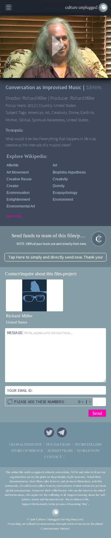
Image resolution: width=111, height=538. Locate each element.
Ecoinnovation (18, 193)
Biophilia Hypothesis (69, 172)
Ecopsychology (65, 193)
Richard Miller (19, 315)
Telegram (62, 432)
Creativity (60, 179)
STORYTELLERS (88, 445)
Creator (13, 186)
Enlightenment (18, 199)
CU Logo (55, 512)
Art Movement (18, 172)
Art (55, 165)
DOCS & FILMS (58, 444)
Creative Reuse (19, 179)
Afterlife (13, 165)
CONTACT (53, 456)
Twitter (49, 432)
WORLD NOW (88, 451)
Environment (63, 199)
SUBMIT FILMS (60, 450)
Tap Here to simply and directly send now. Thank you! (55, 257)
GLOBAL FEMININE (25, 444)
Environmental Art (21, 206)
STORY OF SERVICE (27, 450)
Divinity (59, 186)
